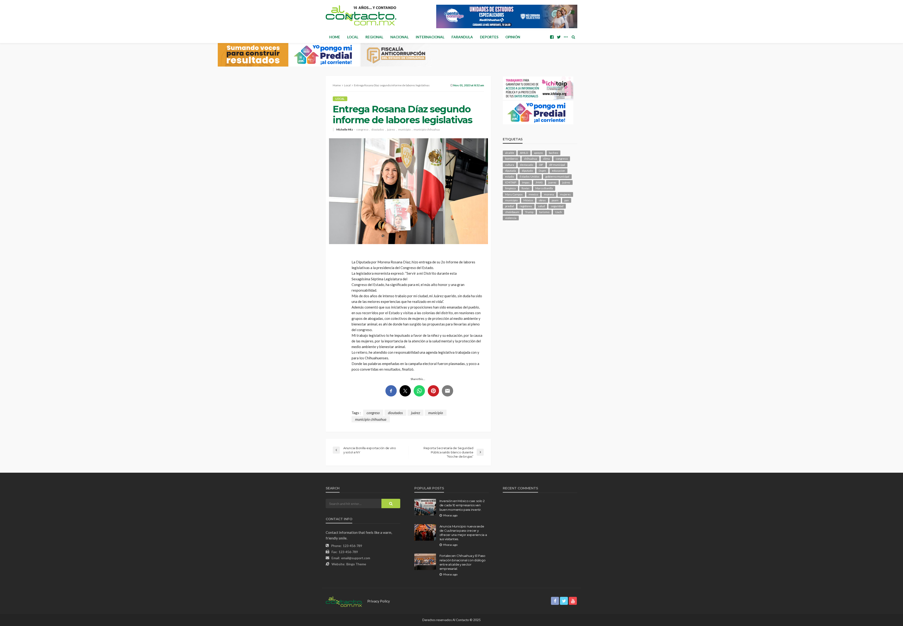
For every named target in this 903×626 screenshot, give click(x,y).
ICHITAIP (510, 182)
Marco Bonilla (544, 188)
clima (546, 158)
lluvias (526, 188)
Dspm (542, 170)
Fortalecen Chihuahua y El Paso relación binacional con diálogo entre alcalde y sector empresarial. (463, 562)
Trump (529, 212)
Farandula (462, 37)
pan (566, 200)
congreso (362, 129)
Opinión (512, 37)
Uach (558, 212)
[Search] (573, 37)
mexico (533, 194)
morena (549, 194)
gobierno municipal (557, 176)
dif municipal (557, 164)
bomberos (511, 158)
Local (352, 37)
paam (555, 200)
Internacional (430, 37)
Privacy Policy (378, 601)
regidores (526, 206)
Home (334, 37)
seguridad (557, 206)
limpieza (510, 188)
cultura (509, 164)
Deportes (489, 37)
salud (541, 206)
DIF (541, 164)
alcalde (509, 153)
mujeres (565, 194)
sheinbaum (512, 212)
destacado (526, 164)
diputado (527, 170)
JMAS (539, 182)
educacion (558, 170)
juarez (552, 182)
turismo (544, 212)
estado (509, 176)
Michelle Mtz (344, 129)
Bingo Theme (356, 564)
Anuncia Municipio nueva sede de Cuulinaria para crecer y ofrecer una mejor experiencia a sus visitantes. (463, 532)
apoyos (538, 153)
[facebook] (551, 37)
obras (542, 200)
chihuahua (530, 158)
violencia (510, 218)
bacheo (553, 153)
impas (526, 182)
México (528, 200)
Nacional (399, 37)
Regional (374, 37)
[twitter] (558, 37)
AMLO (524, 153)
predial (509, 206)
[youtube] (573, 601)
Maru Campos (514, 194)
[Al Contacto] (361, 15)
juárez (391, 129)
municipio (404, 129)
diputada (510, 170)
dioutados (377, 129)
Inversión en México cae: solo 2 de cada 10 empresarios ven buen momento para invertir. (462, 505)
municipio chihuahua (427, 129)
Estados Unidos (529, 176)
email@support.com (355, 558)
